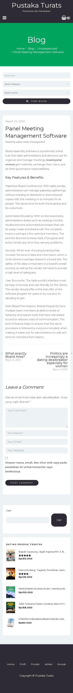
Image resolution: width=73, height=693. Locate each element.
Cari (8, 510)
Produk (35, 664)
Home (20, 48)
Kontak (62, 664)
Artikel (48, 664)
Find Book (38, 101)
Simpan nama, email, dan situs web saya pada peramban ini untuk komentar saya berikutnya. (36, 467)
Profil (23, 664)
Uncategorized (47, 48)
